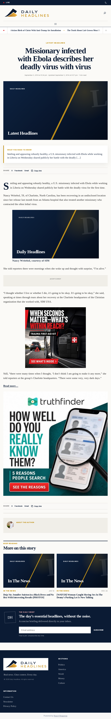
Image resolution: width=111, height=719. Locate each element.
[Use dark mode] (106, 2)
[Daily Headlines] (26, 13)
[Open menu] (55, 24)
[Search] (105, 13)
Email (27, 171)
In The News (9, 591)
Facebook (19, 171)
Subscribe (99, 630)
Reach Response (60, 716)
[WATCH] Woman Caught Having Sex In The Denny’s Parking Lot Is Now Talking (79, 596)
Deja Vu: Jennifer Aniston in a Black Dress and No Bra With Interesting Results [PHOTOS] (28, 596)
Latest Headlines (55, 43)
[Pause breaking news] (105, 30)
